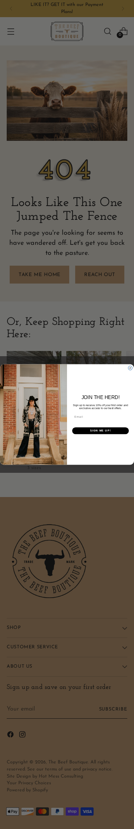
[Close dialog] (130, 368)
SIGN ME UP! (100, 430)
